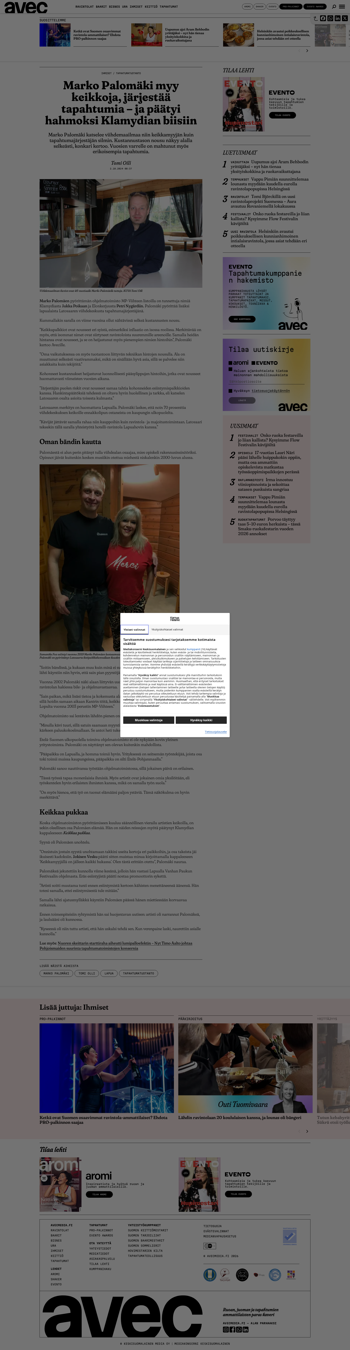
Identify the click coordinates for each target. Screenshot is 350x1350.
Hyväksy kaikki (201, 720)
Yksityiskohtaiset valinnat (167, 629)
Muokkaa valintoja (149, 720)
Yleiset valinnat (134, 629)
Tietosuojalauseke (216, 731)
